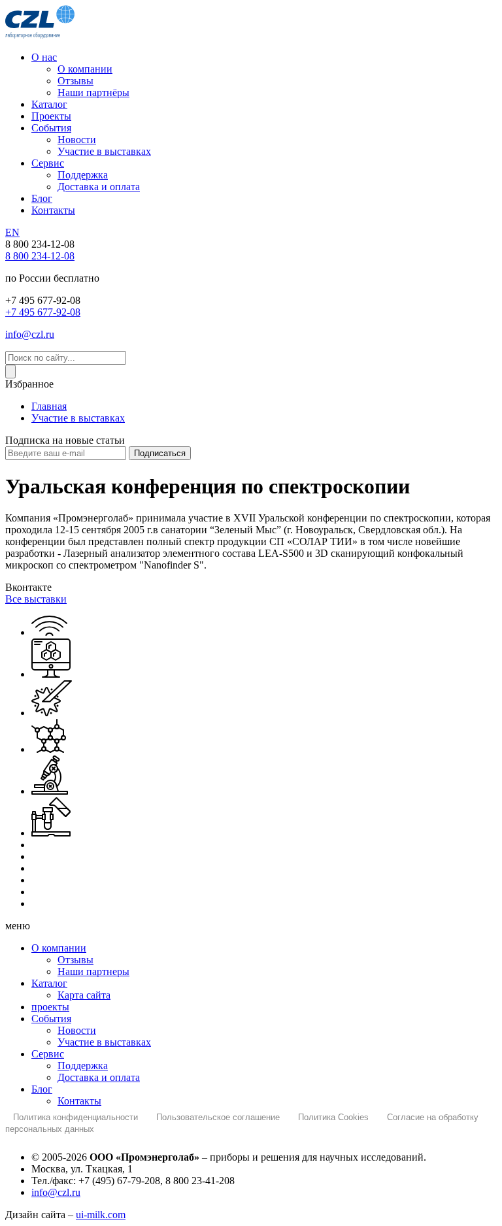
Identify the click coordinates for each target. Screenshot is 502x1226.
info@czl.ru (29, 334)
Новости (77, 139)
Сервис (47, 163)
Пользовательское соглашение (218, 1117)
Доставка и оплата (99, 186)
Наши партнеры (93, 971)
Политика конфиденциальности (75, 1117)
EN (12, 232)
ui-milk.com (101, 1214)
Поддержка (83, 174)
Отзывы (75, 80)
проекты (50, 1006)
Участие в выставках (104, 151)
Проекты (51, 116)
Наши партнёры (93, 92)
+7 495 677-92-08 (42, 312)
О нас (44, 57)
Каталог (49, 104)
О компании (85, 69)
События (51, 127)
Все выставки (36, 599)
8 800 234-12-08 (40, 255)
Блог (41, 198)
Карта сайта (84, 995)
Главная (49, 406)
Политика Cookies (333, 1117)
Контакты (53, 210)
